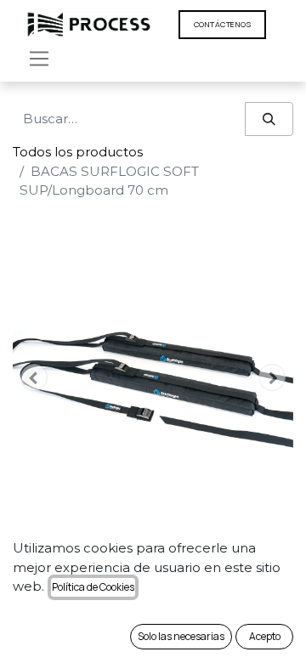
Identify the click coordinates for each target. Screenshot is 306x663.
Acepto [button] (264, 636)
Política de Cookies (93, 587)
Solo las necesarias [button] (181, 636)
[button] (34, 377)
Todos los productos (78, 152)
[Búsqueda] (269, 119)
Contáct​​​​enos (222, 24)
